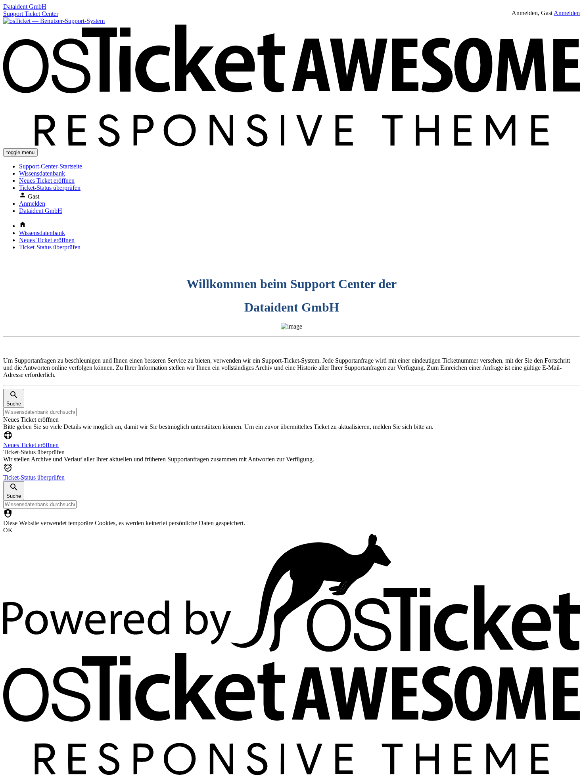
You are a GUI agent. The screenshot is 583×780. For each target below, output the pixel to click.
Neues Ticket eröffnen (47, 180)
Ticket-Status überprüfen (50, 187)
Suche (13, 404)
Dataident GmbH (40, 210)
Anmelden (567, 13)
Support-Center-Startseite (50, 166)
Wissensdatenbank (42, 173)
